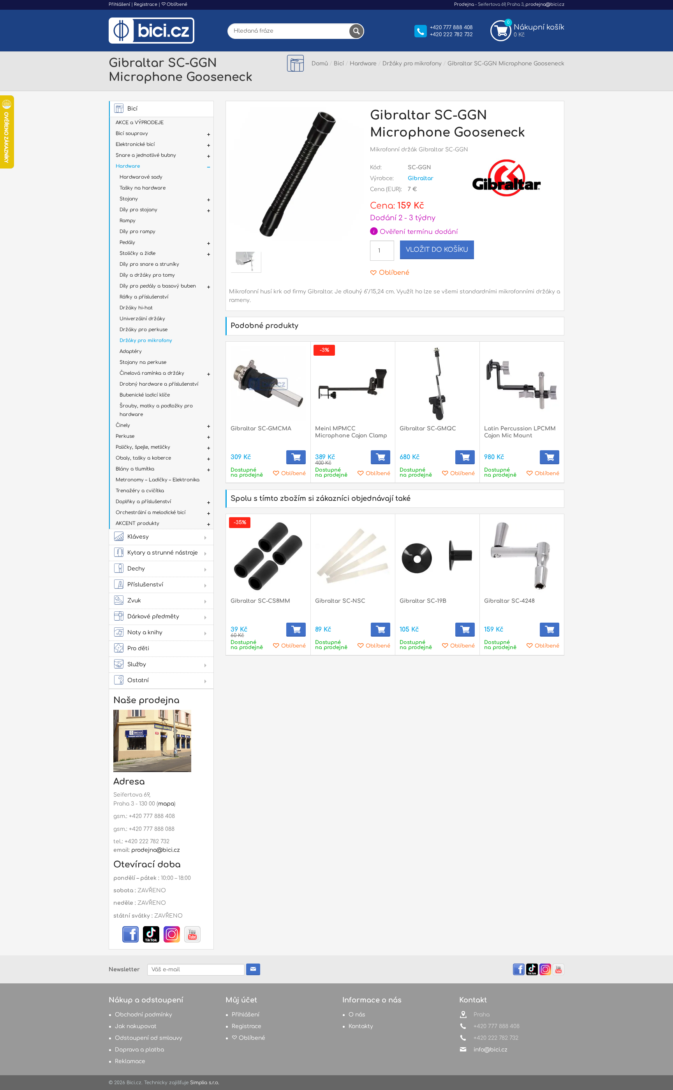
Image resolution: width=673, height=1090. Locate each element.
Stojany (129, 199)
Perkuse (125, 436)
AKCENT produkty (137, 523)
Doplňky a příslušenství (143, 501)
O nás (357, 1015)
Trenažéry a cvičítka (140, 490)
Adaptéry (131, 351)
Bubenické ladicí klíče (145, 395)
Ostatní (138, 680)
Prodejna (464, 4)
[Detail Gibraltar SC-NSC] (352, 556)
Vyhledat (356, 31)
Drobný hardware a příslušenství (159, 384)
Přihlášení (119, 4)
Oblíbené (176, 4)
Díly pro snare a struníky (149, 264)
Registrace (145, 4)
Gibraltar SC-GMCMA (261, 429)
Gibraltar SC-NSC (340, 601)
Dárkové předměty (153, 617)
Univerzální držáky (142, 318)
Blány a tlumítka (135, 469)
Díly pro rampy (137, 231)
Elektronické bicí (135, 144)
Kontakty (361, 1026)
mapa (166, 804)
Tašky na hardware (143, 188)
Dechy (136, 569)
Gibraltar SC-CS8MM (260, 601)
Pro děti (138, 648)
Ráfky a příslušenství (144, 297)
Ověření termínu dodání (415, 231)
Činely (123, 425)
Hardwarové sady (141, 177)
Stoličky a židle (137, 253)
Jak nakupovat (136, 1026)
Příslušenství (145, 585)
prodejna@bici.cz (544, 4)
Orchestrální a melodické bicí (150, 512)
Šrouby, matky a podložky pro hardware (156, 410)
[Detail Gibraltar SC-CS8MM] (268, 556)
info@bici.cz (490, 1050)
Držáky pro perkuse (143, 329)
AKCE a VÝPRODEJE (140, 122)
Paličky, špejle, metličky (143, 447)
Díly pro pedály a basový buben (158, 286)
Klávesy (138, 537)
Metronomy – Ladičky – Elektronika (157, 480)
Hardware (128, 166)
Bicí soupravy (132, 133)
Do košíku (296, 457)
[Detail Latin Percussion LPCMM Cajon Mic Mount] (521, 383)
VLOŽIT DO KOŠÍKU (437, 249)
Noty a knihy (144, 632)
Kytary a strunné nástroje (162, 553)
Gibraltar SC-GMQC (428, 429)
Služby (136, 664)
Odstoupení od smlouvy (148, 1038)
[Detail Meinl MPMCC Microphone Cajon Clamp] (352, 383)
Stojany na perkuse (143, 362)
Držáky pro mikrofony (146, 340)
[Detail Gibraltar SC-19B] (437, 556)
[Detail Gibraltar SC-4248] (521, 556)
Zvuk (134, 601)
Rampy (128, 220)
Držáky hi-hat (136, 308)
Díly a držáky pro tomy (147, 275)
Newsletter (124, 969)
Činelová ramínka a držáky (152, 373)
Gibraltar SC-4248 (509, 601)
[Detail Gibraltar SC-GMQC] (437, 383)
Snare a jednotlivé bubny (146, 155)
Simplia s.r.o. (204, 1082)
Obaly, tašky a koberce (143, 458)
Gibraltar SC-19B (423, 601)
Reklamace (130, 1061)
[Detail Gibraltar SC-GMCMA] (268, 383)
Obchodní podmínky (143, 1015)
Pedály (127, 242)
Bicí (132, 109)
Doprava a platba (139, 1050)
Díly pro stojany (138, 209)
